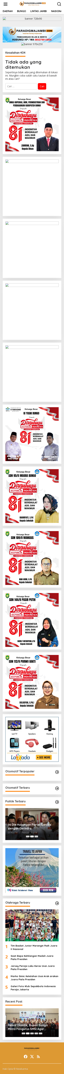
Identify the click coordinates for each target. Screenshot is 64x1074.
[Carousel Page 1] (28, 836)
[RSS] (38, 1056)
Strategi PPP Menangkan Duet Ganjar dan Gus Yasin (29, 826)
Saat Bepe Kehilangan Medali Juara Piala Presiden (32, 957)
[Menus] (5, 4)
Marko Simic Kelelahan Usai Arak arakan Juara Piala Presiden (34, 978)
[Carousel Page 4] (36, 1033)
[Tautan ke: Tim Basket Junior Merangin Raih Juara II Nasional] (32, 925)
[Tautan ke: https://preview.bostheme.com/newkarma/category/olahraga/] (57, 903)
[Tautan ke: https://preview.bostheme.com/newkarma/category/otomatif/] (57, 772)
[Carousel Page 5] (40, 1033)
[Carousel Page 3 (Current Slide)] (36, 836)
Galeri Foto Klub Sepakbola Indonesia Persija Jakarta (33, 988)
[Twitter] (32, 1056)
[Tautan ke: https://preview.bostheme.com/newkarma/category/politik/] (57, 802)
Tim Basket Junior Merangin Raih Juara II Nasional (34, 947)
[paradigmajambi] (33, 4)
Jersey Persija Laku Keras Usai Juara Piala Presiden (33, 967)
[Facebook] (25, 1056)
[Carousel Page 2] (32, 836)
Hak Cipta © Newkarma (15, 1068)
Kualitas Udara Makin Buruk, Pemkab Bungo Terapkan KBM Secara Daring (28, 1027)
